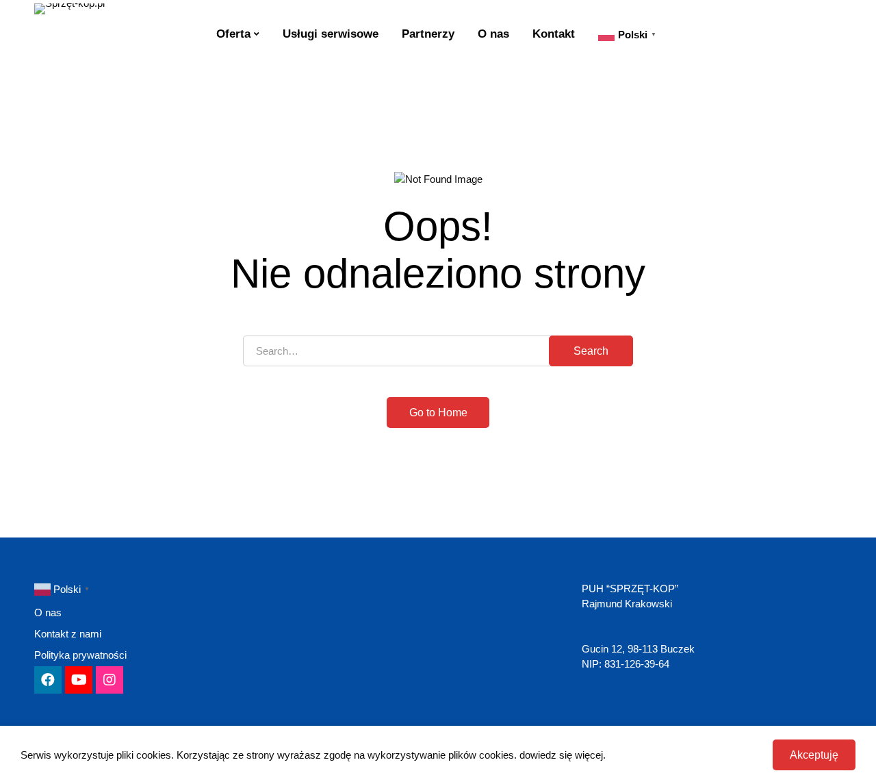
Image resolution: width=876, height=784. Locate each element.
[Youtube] (78, 680)
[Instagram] (109, 680)
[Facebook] (48, 680)
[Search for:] (438, 351)
